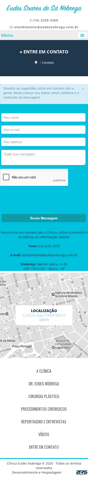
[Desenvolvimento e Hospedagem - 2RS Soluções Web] (82, 472)
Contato (48, 62)
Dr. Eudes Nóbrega (44, 384)
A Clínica (43, 371)
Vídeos (43, 434)
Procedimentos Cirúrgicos (44, 409)
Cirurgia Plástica (43, 396)
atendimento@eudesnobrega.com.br (46, 27)
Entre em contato (44, 447)
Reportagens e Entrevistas (43, 422)
